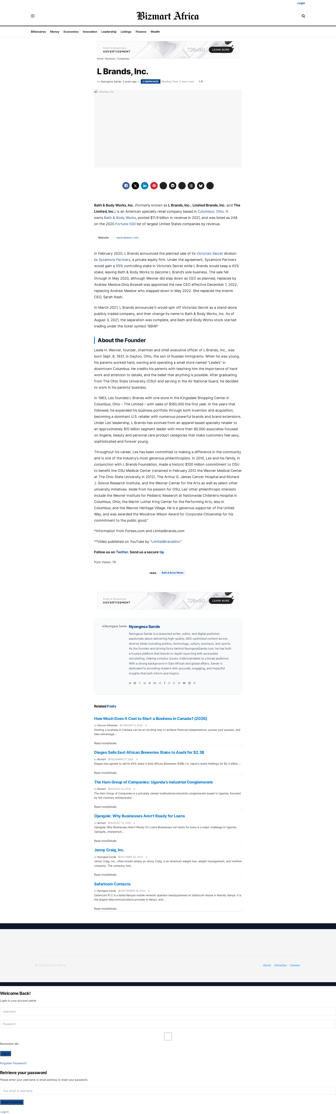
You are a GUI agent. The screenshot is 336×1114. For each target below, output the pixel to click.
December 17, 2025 (121, 759)
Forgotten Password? (13, 1063)
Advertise (280, 965)
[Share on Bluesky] (200, 185)
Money (54, 31)
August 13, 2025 (120, 822)
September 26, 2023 (132, 890)
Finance (141, 31)
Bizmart (101, 759)
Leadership (109, 31)
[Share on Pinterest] (154, 185)
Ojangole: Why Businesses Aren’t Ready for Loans (139, 816)
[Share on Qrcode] (210, 185)
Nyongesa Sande (111, 81)
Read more (105, 743)
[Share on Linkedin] (144, 185)
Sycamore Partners (114, 260)
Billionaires (38, 31)
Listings (126, 31)
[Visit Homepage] (168, 16)
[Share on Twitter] (135, 185)
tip (161, 552)
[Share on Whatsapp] (163, 185)
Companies (123, 58)
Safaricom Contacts (112, 884)
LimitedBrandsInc (165, 542)
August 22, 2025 (120, 788)
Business (110, 58)
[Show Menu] (32, 16)
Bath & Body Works (120, 218)
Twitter (122, 552)
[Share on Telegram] (182, 185)
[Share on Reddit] (172, 185)
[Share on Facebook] (126, 185)
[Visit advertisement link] (168, 49)
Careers (295, 965)
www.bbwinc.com (127, 237)
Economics (71, 31)
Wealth (155, 31)
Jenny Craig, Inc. (109, 850)
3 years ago (129, 81)
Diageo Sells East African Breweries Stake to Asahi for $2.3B (149, 752)
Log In (4, 1111)
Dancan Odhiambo (107, 725)
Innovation (90, 31)
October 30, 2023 (131, 856)
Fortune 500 (125, 224)
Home (100, 58)
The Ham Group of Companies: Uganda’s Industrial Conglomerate (153, 782)
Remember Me (9, 1043)
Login (301, 3)
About (267, 965)
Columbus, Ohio (211, 211)
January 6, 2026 (132, 725)
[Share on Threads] (191, 185)
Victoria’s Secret (210, 253)
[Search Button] (303, 16)
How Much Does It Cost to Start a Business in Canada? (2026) (150, 718)
